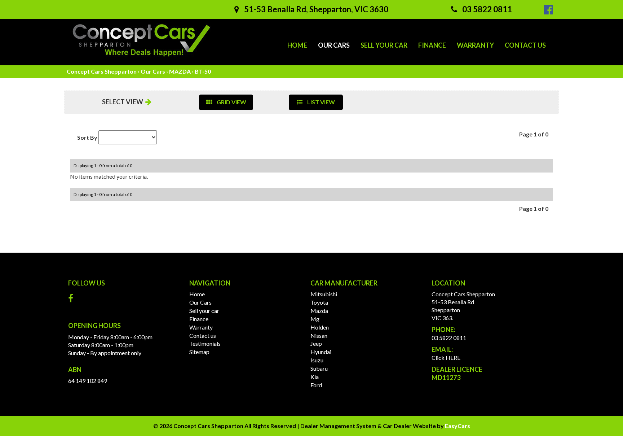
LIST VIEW (320, 102)
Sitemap (199, 351)
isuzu (316, 360)
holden (319, 327)
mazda (319, 310)
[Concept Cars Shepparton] (142, 40)
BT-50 (203, 71)
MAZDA (180, 71)
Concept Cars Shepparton (102, 71)
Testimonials (205, 343)
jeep (316, 343)
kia (314, 376)
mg (314, 318)
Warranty (475, 45)
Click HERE (446, 357)
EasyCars (457, 425)
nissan (318, 335)
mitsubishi (323, 294)
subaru (319, 368)
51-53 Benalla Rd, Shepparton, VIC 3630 (315, 9)
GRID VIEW (231, 102)
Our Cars (334, 45)
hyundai (320, 351)
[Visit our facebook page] (72, 299)
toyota (319, 302)
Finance (432, 45)
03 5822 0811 (486, 9)
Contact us (525, 45)
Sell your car (384, 45)
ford (316, 385)
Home (297, 45)
